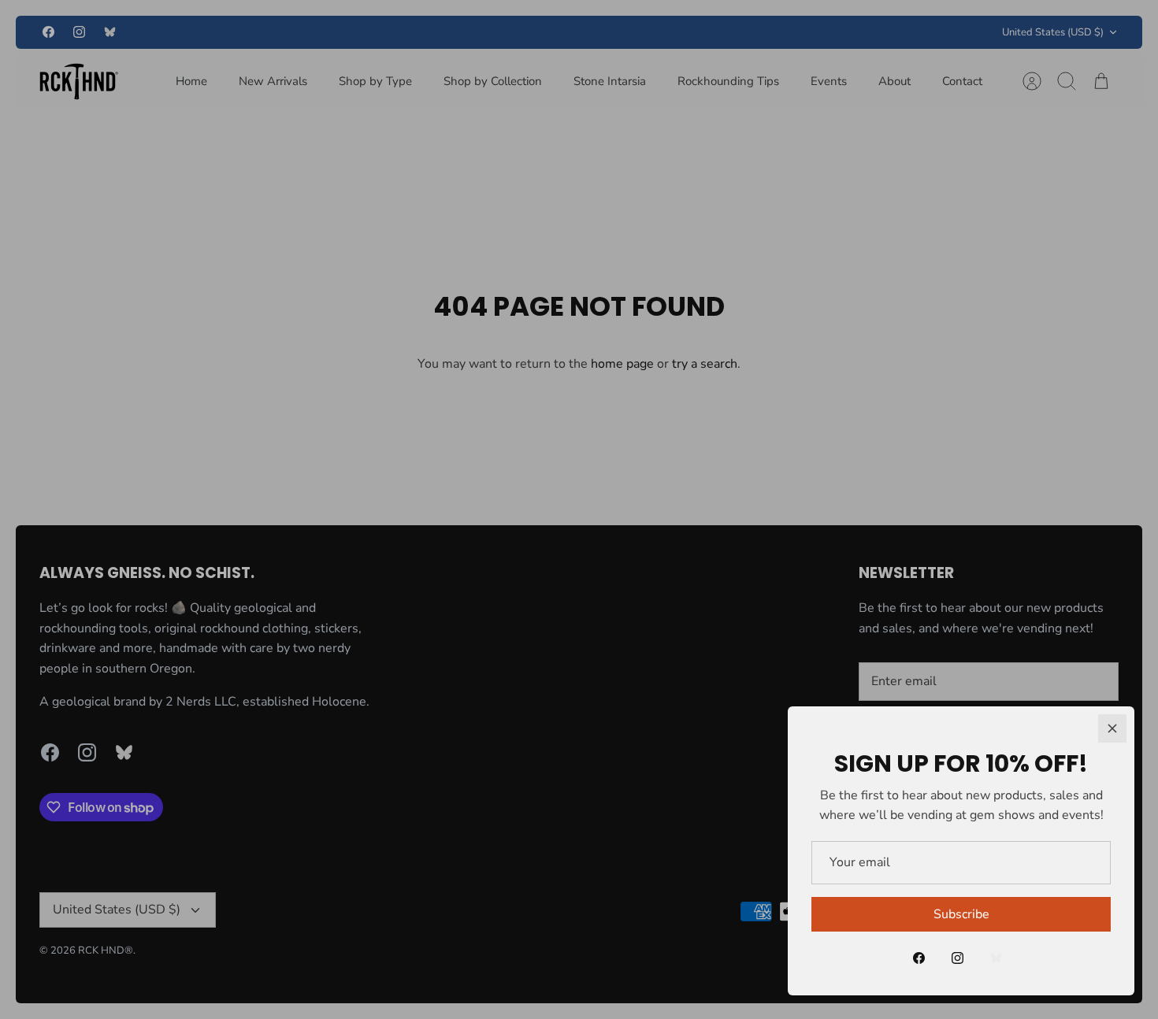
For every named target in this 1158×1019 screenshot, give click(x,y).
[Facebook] (919, 958)
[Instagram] (957, 958)
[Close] (1112, 728)
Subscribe (961, 914)
